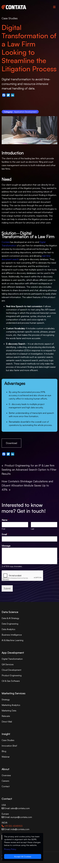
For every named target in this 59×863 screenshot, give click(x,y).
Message (6, 545)
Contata (5, 242)
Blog (4, 751)
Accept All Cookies (22, 856)
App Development (13, 652)
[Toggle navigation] (54, 7)
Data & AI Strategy (10, 618)
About (5, 769)
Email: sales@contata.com (17, 808)
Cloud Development (11, 670)
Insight (6, 734)
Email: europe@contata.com (18, 817)
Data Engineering (10, 623)
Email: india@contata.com (16, 829)
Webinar (6, 756)
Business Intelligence (12, 634)
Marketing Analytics (11, 705)
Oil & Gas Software (11, 681)
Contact (6, 786)
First (3, 529)
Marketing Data (9, 710)
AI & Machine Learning (12, 640)
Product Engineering (12, 675)
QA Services (8, 664)
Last (32, 529)
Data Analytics (8, 629)
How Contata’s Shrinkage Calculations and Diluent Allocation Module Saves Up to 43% (27, 485)
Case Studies (10, 18)
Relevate (6, 716)
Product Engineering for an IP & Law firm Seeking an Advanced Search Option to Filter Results (29, 469)
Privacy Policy (10, 849)
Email (5, 534)
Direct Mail (7, 721)
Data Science (10, 612)
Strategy (6, 699)
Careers (5, 780)
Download (11, 443)
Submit (7, 588)
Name (5, 520)
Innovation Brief (9, 745)
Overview (6, 775)
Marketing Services (13, 693)
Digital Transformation (12, 658)
